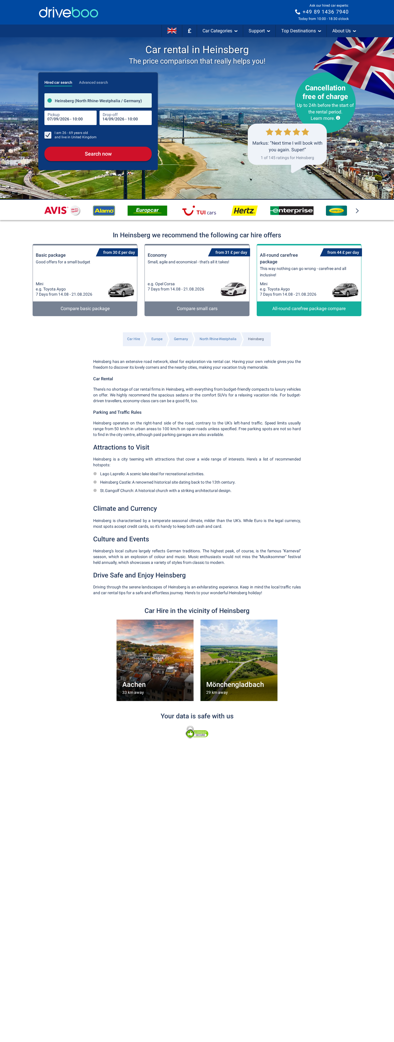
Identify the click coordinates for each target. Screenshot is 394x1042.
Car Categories (217, 30)
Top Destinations (298, 30)
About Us (341, 30)
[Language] (172, 31)
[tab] (58, 81)
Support (257, 30)
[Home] (68, 12)
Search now (98, 154)
